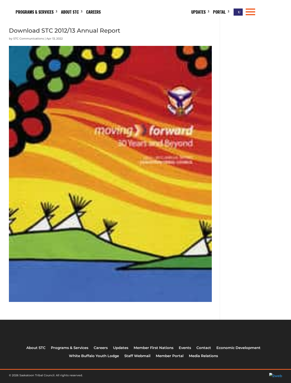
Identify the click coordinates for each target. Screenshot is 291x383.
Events (185, 348)
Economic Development (238, 348)
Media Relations (203, 356)
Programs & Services (35, 12)
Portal (219, 12)
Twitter (141, 377)
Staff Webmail (137, 356)
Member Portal (170, 356)
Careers (93, 12)
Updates (198, 12)
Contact (203, 348)
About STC (70, 12)
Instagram (147, 377)
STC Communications (28, 38)
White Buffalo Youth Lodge (94, 356)
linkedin (154, 377)
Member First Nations (153, 348)
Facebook (134, 377)
